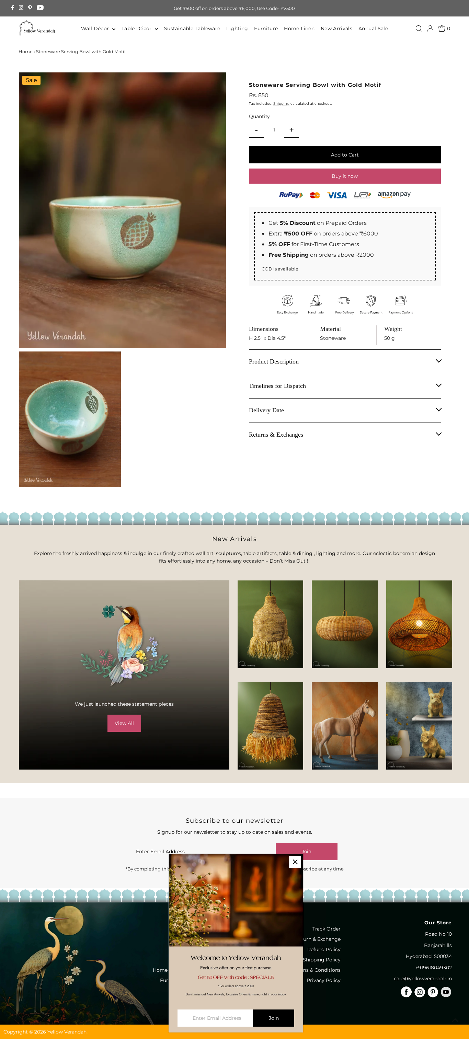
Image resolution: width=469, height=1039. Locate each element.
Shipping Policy (322, 960)
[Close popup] (295, 862)
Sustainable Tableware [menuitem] (192, 28)
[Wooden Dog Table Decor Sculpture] (419, 726)
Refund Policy (324, 949)
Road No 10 (438, 934)
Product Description (274, 361)
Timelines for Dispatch (277, 385)
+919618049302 (433, 968)
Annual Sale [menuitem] (373, 28)
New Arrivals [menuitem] (336, 28)
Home (26, 51)
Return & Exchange (318, 939)
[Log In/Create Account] (430, 28)
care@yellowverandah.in (423, 978)
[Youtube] (40, 8)
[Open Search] (419, 28)
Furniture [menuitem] (266, 28)
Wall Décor (96, 28)
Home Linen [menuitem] (299, 28)
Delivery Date (266, 410)
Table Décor (137, 28)
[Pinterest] (30, 8)
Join (306, 851)
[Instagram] (21, 8)
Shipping (281, 103)
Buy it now (345, 176)
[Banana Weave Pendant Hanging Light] (271, 624)
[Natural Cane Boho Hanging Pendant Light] (345, 624)
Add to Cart (345, 155)
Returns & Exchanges (276, 434)
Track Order (326, 929)
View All (124, 723)
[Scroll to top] (455, 1020)
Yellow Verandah (67, 1032)
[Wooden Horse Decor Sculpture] (345, 726)
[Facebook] (13, 8)
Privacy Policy (324, 980)
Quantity (259, 116)
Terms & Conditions (317, 970)
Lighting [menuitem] (237, 28)
